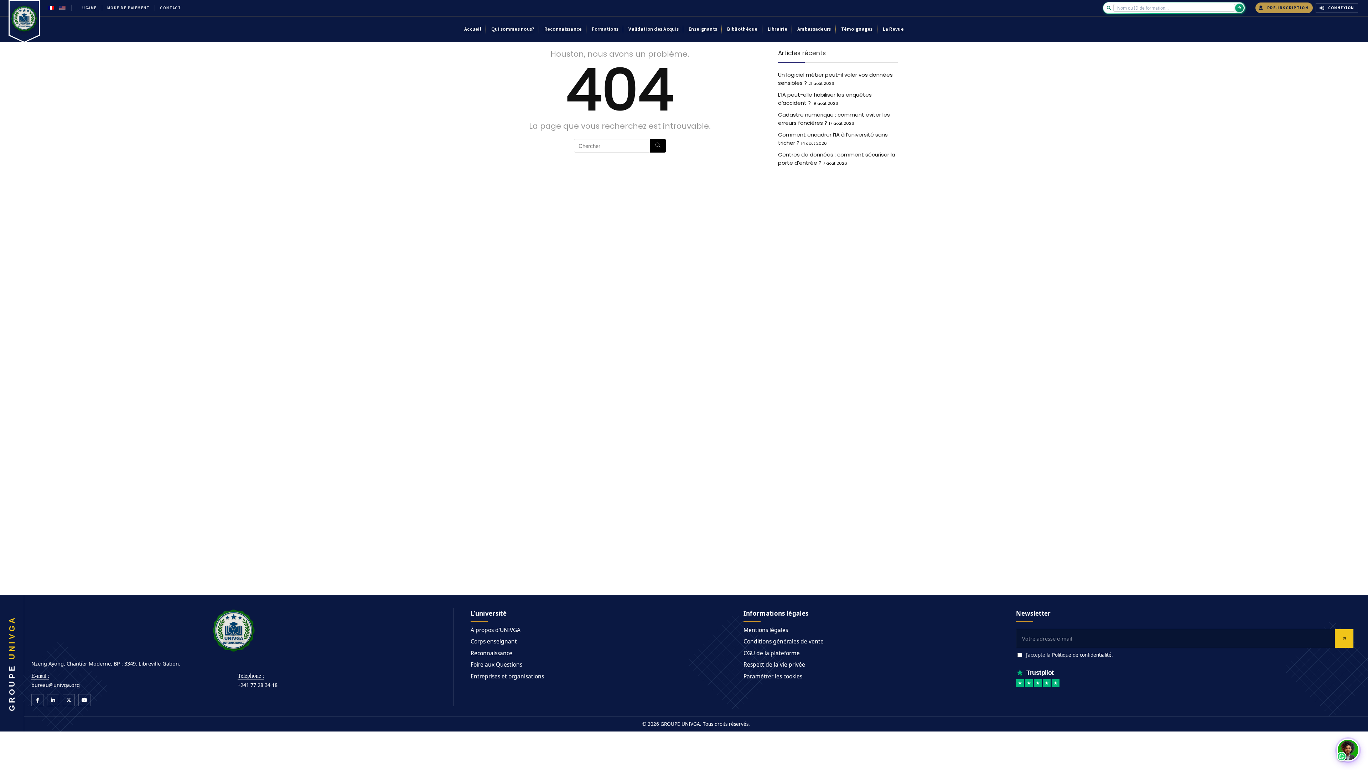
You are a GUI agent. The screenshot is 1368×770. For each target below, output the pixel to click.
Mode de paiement (128, 8)
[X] (69, 700)
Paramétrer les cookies (772, 676)
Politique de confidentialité (1082, 655)
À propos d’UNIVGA (495, 630)
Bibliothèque (742, 29)
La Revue (893, 29)
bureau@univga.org (55, 684)
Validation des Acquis (653, 29)
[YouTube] (84, 700)
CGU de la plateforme (771, 653)
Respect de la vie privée (774, 664)
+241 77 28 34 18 (258, 684)
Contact (170, 8)
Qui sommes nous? (512, 29)
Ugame (89, 8)
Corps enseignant (494, 641)
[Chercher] (658, 146)
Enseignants (703, 29)
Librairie (778, 29)
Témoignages (857, 29)
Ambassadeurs (814, 29)
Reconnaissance (563, 29)
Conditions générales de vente (783, 641)
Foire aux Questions (496, 664)
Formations (605, 29)
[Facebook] (37, 700)
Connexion (1341, 8)
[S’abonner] (1344, 638)
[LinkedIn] (53, 700)
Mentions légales (765, 630)
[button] (1348, 750)
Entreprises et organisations (507, 676)
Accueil (472, 29)
